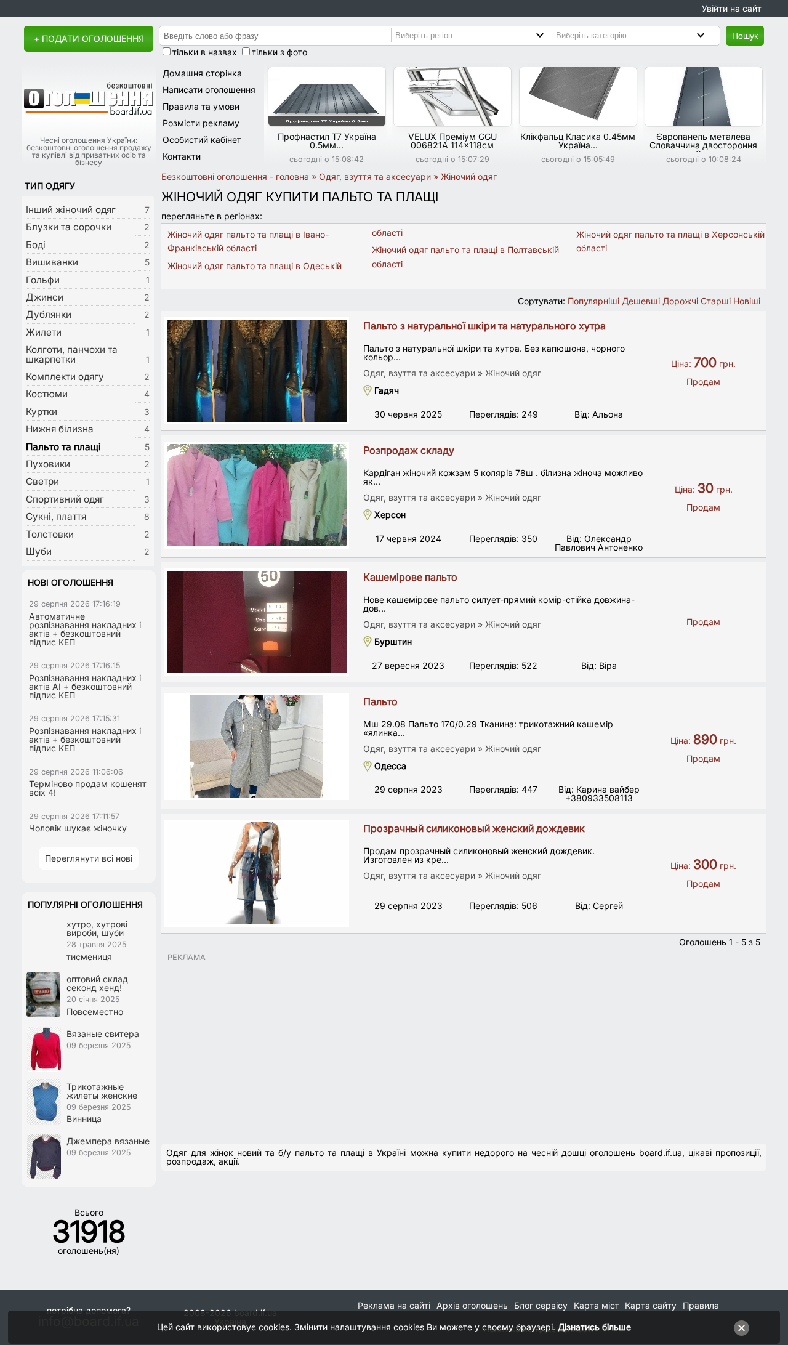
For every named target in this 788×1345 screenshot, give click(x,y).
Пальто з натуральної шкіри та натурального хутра (484, 326)
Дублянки (48, 314)
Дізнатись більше (594, 1327)
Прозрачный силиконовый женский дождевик (474, 828)
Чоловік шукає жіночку (78, 828)
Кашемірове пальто (410, 577)
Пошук (745, 36)
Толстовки (50, 534)
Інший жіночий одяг (71, 210)
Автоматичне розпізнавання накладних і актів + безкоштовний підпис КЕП (85, 629)
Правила (701, 1305)
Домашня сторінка (202, 73)
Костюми (47, 394)
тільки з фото (279, 52)
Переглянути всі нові (88, 858)
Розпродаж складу (408, 450)
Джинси (44, 297)
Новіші (746, 301)
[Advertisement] (463, 1047)
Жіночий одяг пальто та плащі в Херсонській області (670, 241)
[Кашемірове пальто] (257, 622)
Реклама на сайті (394, 1305)
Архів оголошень (472, 1305)
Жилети (44, 332)
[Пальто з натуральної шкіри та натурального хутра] (257, 371)
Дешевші (641, 301)
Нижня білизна (60, 429)
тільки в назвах (204, 52)
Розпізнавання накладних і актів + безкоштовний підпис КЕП (85, 739)
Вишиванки (52, 262)
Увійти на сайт (732, 8)
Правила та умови (201, 106)
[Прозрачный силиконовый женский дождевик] (257, 873)
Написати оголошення (209, 89)
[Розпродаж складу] (257, 495)
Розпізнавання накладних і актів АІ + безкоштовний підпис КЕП (85, 686)
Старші (716, 301)
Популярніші (593, 301)
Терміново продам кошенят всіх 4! (88, 788)
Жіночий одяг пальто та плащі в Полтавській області (465, 256)
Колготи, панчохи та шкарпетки (72, 354)
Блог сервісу (541, 1305)
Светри (42, 481)
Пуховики (48, 464)
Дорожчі (680, 301)
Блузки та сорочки (68, 227)
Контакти (182, 156)
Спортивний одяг (65, 499)
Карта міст (596, 1305)
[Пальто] (257, 746)
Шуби (39, 551)
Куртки (41, 412)
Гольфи (43, 280)
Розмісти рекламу (201, 123)
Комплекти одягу (65, 376)
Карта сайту (651, 1305)
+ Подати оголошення (89, 38)
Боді (36, 245)
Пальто (380, 701)
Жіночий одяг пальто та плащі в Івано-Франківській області (248, 241)
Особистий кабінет (202, 139)
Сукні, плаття (56, 516)
